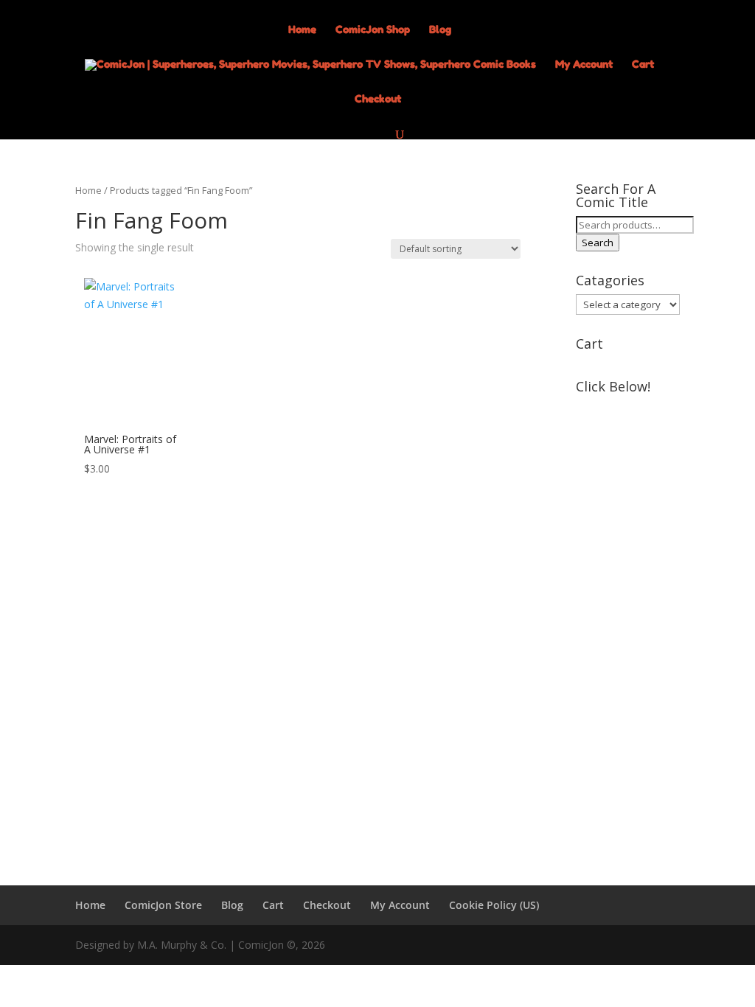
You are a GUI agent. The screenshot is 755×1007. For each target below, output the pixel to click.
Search (597, 242)
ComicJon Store (163, 905)
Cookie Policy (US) (494, 905)
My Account (584, 64)
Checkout (378, 99)
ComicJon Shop (372, 29)
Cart (643, 64)
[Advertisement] (628, 621)
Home (302, 29)
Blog (440, 29)
